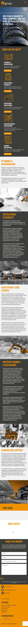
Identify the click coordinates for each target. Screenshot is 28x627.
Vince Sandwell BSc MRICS (14, 514)
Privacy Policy (5, 599)
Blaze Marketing (12, 623)
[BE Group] (6, 4)
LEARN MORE (8, 70)
